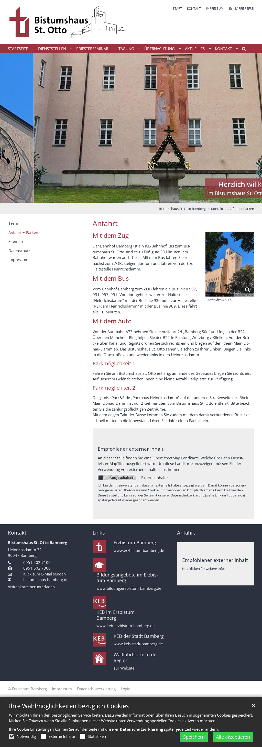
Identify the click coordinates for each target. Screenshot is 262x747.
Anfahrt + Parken (241, 208)
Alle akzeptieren (233, 737)
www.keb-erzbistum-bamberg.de (125, 625)
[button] (242, 49)
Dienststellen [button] (52, 48)
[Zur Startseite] (67, 22)
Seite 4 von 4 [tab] (144, 197)
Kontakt (217, 208)
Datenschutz (19, 250)
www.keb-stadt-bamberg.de (138, 643)
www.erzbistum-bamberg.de (139, 550)
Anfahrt (105, 223)
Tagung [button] (126, 48)
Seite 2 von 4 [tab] (126, 197)
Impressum (18, 259)
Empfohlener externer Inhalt (130, 449)
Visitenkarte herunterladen (31, 586)
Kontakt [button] (223, 48)
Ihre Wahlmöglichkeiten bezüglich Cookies (69, 706)
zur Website (124, 668)
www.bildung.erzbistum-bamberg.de (128, 588)
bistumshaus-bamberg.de (45, 579)
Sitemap (15, 241)
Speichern (194, 737)
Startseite (18, 48)
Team (13, 223)
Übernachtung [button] (159, 48)
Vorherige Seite (10, 128)
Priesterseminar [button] (92, 48)
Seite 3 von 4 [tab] (135, 197)
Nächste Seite (252, 128)
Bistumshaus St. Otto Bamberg (182, 208)
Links (99, 532)
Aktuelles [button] (195, 48)
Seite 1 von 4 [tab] (118, 197)
